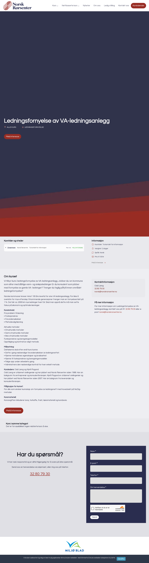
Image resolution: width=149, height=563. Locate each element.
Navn (93, 451)
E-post (94, 463)
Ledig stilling (109, 6)
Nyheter (86, 6)
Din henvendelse (98, 487)
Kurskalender (138, 6)
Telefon (94, 475)
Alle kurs (11, 127)
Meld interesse (12, 137)
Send (94, 517)
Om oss (96, 6)
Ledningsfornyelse (34, 127)
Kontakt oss (123, 6)
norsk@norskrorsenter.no (106, 292)
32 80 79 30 (99, 289)
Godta (121, 559)
